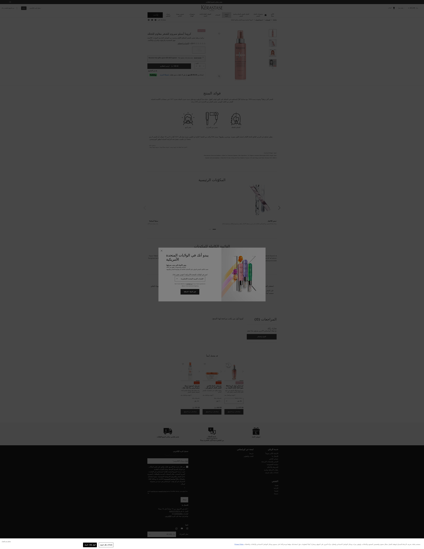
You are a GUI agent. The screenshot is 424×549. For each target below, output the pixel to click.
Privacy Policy (239, 544)
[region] (212, 543)
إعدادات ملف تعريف (106, 545)
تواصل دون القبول (6, 541)
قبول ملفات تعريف (90, 545)
